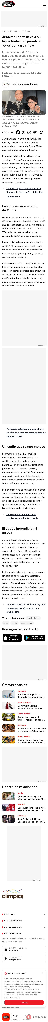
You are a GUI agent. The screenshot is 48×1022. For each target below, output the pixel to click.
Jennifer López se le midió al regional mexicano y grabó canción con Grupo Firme (25, 608)
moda (14, 623)
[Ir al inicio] (8, 4)
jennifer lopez (33, 618)
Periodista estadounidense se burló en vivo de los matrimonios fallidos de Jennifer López (26, 433)
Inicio (4, 31)
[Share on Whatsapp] (29, 132)
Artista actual (24, 702)
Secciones (14, 31)
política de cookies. (13, 997)
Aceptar (24, 1002)
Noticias (26, 31)
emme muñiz (26, 623)
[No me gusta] (27, 1019)
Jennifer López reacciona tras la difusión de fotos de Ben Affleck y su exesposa (24, 192)
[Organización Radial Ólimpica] (24, 894)
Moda (20, 793)
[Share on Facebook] (18, 132)
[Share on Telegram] (41, 132)
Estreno (21, 804)
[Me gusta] (24, 1019)
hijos (6, 623)
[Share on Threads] (35, 132)
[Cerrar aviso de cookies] (42, 973)
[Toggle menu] (44, 4)
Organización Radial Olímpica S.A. (19, 981)
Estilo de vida (24, 714)
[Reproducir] (28, 1017)
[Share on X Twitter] (23, 132)
